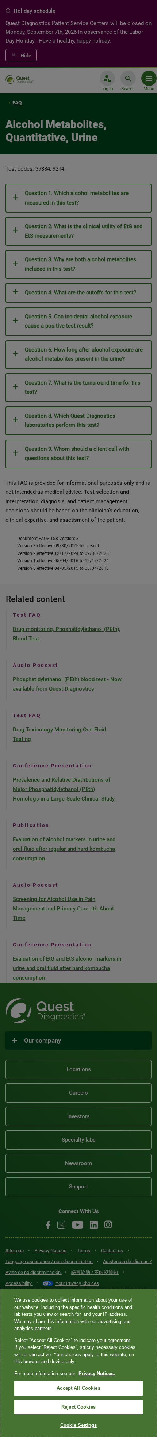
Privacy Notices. (96, 1373)
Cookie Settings (78, 1425)
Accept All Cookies (78, 1388)
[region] (78, 1363)
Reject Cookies (78, 1407)
